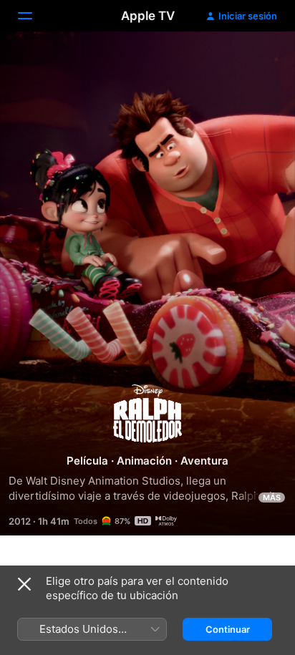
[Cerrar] (24, 584)
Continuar (227, 629)
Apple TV (148, 16)
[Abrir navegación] (33, 15)
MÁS (272, 498)
